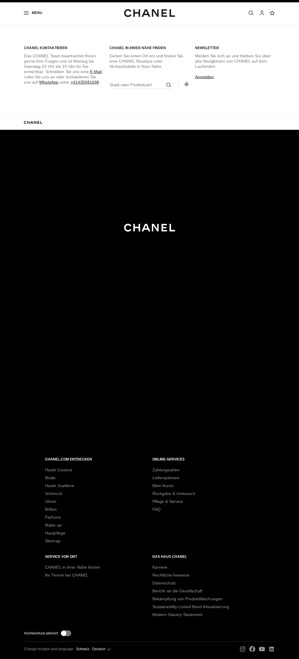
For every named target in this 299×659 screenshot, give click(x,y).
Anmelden (204, 77)
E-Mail (96, 71)
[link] (272, 13)
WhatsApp (48, 82)
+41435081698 (85, 82)
